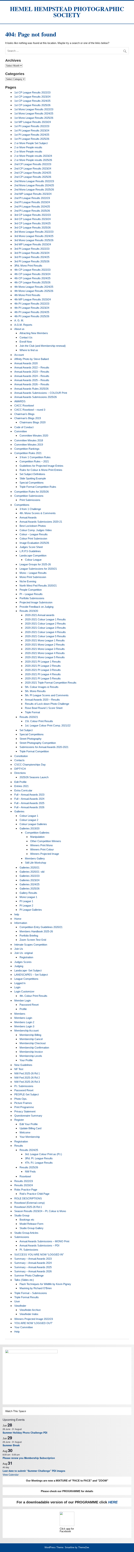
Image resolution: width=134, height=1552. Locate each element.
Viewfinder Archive (30, 1309)
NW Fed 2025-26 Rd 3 (27, 1081)
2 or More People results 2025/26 (33, 160)
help (16, 914)
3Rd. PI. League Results (39, 1158)
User (17, 1301)
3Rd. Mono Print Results (28, 265)
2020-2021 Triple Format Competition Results (50, 682)
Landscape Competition (33, 555)
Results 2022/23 (23, 1181)
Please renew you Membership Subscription (29, 1458)
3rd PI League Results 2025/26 (31, 261)
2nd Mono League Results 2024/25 (34, 185)
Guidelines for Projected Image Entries (41, 465)
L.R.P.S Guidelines (30, 551)
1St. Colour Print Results (39, 721)
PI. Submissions (29, 1249)
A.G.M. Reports (23, 324)
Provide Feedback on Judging (36, 606)
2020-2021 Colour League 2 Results (45, 623)
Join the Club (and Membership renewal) (43, 345)
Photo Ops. (20, 1098)
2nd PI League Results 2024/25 (32, 206)
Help (17, 1331)
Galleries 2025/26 (29, 888)
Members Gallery (35, 858)
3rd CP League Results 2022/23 (32, 214)
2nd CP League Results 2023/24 (32, 168)
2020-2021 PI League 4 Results (43, 674)
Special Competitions (32, 482)
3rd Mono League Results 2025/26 (33, 240)
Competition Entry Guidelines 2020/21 (41, 927)
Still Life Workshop (35, 862)
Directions (20, 772)
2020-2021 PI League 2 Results (43, 665)
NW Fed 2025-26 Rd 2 (27, 1077)
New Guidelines (23, 1064)
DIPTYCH (20, 768)
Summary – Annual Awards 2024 (33, 1262)
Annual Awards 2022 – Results (31, 367)
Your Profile (26, 1060)
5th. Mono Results (35, 691)
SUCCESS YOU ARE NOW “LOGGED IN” (39, 1254)
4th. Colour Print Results (33, 995)
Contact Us (26, 337)
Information (20, 922)
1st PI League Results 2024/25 (31, 134)
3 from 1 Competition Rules (35, 457)
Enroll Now (26, 341)
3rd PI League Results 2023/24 (31, 252)
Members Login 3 (24, 1026)
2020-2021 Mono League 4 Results (45, 653)
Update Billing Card (30, 1128)
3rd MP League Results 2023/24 (32, 244)
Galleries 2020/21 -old (32, 871)
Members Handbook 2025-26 (36, 931)
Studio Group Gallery (31, 1228)
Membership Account (26, 1030)
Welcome (25, 1132)
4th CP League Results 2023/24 (32, 274)
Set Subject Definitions (32, 474)
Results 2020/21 (29, 716)
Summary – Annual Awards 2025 (33, 1267)
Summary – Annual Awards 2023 (33, 1258)
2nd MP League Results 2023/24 (32, 193)
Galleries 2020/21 (29, 867)
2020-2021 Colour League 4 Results (45, 632)
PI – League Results (31, 594)
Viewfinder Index (29, 1314)
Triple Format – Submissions (30, 1293)
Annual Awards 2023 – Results (31, 371)
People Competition (31, 589)
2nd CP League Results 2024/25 (32, 172)
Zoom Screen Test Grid (33, 939)
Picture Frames (23, 1102)
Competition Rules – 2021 (34, 461)
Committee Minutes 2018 (28, 440)
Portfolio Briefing (29, 935)
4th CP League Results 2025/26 (32, 282)
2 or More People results (28, 147)
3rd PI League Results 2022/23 (31, 248)
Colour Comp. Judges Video (36, 530)
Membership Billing (30, 1034)
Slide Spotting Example (33, 478)
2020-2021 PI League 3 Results (43, 669)
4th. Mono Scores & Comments (38, 513)
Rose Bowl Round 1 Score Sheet (43, 707)
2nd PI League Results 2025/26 (32, 210)
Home (17, 918)
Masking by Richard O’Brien (36, 1288)
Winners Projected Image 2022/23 (33, 1318)
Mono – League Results (33, 572)
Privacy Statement (24, 1111)
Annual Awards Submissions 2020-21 (41, 521)
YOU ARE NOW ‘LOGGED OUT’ (33, 1323)
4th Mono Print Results (27, 295)
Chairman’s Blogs (24, 414)
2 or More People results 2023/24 (33, 155)
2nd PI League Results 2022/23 (32, 198)
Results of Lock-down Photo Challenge (47, 703)
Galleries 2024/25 (29, 884)
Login (17, 987)
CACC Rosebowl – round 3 (29, 409)
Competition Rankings (26, 448)
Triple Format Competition (34, 751)
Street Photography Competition (38, 742)
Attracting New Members (34, 333)
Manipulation (37, 836)
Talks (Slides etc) (24, 1279)
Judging (18, 966)
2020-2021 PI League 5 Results (43, 678)
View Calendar (11, 1474)
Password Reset (29, 1004)
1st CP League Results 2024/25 (32, 100)
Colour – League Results (34, 534)
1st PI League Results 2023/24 (31, 130)
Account (19, 354)
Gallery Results (28, 892)
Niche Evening (28, 581)
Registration (26, 957)
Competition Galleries (37, 832)
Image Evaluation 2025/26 (34, 542)
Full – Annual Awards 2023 (29, 794)
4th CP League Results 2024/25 (32, 278)
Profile (23, 1009)
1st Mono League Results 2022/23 (33, 109)
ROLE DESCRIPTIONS (28, 1198)
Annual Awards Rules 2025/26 (31, 388)
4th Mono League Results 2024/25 (33, 286)
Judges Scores (23, 961)
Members (19, 1013)
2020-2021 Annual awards (39, 615)
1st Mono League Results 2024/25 (33, 113)
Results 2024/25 (29, 1150)
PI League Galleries (31, 909)
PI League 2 (26, 905)
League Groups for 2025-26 (35, 564)
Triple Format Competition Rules (38, 486)
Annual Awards (28, 517)
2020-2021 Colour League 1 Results (45, 619)
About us (19, 328)
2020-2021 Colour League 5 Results (45, 636)
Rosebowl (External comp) (29, 1202)
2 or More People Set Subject (31, 143)
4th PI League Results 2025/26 (31, 316)
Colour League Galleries (33, 824)
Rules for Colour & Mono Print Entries (41, 469)
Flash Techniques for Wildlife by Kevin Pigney (45, 1284)
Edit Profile (20, 781)
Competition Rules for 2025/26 (31, 491)
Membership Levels (31, 1055)
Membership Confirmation (34, 1047)
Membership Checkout (33, 1043)
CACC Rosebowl (24, 405)
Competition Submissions (28, 495)
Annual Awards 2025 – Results (31, 380)
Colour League (33, 559)
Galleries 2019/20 (29, 828)
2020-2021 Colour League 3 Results (45, 627)
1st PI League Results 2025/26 (31, 138)
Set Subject (26, 730)
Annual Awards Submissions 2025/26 (35, 397)
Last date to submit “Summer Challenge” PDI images (34, 1470)
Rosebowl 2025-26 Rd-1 (28, 1206)
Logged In (19, 983)
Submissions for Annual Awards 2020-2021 (44, 747)
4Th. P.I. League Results (39, 1162)
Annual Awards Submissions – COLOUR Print (40, 392)
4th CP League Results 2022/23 (32, 269)
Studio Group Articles (26, 1232)
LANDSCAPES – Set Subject (31, 974)
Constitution (21, 756)
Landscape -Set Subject (28, 970)
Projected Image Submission (36, 602)
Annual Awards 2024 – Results (31, 376)
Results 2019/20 (29, 610)
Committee (20, 431)
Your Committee (23, 1327)
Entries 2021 (21, 786)
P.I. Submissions (23, 1086)
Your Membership (30, 1136)
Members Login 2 (24, 1022)
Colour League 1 (29, 815)
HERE (113, 1502)
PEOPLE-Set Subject (26, 1094)
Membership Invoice (31, 1051)
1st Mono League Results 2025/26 (33, 117)
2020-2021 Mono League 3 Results (45, 648)
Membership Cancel (31, 1039)
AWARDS (19, 401)
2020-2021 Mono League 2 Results (45, 644)
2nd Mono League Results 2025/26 (34, 189)
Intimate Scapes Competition (30, 944)
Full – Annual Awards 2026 (29, 807)
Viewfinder (20, 1305)
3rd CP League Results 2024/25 (32, 223)
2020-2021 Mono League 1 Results (45, 640)
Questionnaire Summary (28, 1115)
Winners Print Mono (41, 845)
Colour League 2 (29, 819)
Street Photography (31, 738)
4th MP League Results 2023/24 (32, 299)
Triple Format (32, 712)
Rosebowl (25, 1176)
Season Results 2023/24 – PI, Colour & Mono (40, 1211)
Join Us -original (23, 952)
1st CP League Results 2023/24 (32, 96)
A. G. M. (19, 320)
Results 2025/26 (29, 1167)
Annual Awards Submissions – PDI (39, 1245)
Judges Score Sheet (31, 547)
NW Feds (30, 1171)
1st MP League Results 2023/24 (32, 121)
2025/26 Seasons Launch (34, 777)
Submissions (21, 1236)
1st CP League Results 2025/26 (32, 105)
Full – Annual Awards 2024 (29, 798)
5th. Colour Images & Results (41, 686)
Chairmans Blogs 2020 (33, 422)
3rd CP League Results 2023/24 (32, 219)
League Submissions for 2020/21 (38, 568)
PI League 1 (26, 901)
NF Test (18, 1069)
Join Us (18, 948)
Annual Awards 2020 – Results (42, 699)
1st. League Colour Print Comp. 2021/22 (47, 725)
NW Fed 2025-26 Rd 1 (27, 1073)
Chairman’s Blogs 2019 (27, 418)
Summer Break (11, 1445)
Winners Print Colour (42, 849)
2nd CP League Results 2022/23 (32, 164)
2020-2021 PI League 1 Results (43, 661)
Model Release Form (31, 1223)
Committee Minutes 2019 (28, 444)
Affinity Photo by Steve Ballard (31, 358)
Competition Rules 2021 (28, 453)
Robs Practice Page (25, 1189)
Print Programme (24, 1107)
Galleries (19, 811)
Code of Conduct (24, 427)
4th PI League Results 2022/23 (31, 303)
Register (19, 1119)
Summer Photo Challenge (29, 1275)
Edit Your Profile (29, 1124)
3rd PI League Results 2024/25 (31, 257)
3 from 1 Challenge (30, 508)
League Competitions (26, 978)
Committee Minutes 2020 (34, 435)
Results (18, 1145)
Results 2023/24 (23, 1185)
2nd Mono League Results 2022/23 (34, 181)
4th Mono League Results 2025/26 (33, 290)
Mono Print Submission (33, 577)
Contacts (19, 760)
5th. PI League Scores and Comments (47, 695)
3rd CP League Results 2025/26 (32, 227)
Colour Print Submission (33, 538)
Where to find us (29, 350)
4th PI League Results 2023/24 (31, 307)
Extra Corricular (23, 790)
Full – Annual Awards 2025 (29, 803)
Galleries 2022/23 (29, 875)
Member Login (22, 1000)
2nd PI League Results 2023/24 (32, 202)
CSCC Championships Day (30, 764)
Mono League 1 (28, 897)
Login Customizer (24, 991)
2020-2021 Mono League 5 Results (45, 657)
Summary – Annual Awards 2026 (33, 1271)
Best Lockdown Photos (33, 525)
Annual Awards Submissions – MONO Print (44, 1241)
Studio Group (21, 1215)
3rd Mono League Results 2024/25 (33, 236)
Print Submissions (30, 499)
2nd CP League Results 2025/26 (32, 176)
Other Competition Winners (45, 841)
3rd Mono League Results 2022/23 (33, 231)
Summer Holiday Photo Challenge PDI (25, 1432)
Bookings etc (27, 1219)
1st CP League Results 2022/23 (32, 92)
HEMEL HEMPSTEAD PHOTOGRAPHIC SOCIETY (67, 11)
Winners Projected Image (44, 853)
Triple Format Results (26, 1297)
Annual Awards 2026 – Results (31, 384)
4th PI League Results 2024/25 (31, 312)
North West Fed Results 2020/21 (38, 585)
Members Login (23, 1017)
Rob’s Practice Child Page (34, 1193)
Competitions (21, 504)
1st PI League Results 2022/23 (31, 126)
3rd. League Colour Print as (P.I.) (43, 1154)
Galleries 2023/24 (29, 880)
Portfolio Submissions (32, 598)
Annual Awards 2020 (26, 363)
